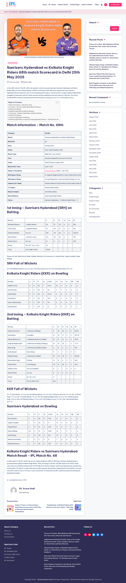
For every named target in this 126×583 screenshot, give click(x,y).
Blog (90, 193)
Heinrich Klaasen (50, 171)
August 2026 (93, 117)
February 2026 (94, 141)
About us (7, 531)
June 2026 (93, 125)
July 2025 (92, 161)
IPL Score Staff (27, 488)
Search (92, 22)
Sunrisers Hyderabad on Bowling (19, 117)
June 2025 (93, 165)
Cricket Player (94, 197)
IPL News (92, 205)
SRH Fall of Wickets (15, 109)
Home (6, 12)
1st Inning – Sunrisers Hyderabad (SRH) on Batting (25, 107)
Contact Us (8, 534)
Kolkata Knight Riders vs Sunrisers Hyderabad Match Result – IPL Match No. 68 (33, 119)
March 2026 (93, 137)
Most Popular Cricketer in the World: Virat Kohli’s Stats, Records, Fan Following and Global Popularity (102, 85)
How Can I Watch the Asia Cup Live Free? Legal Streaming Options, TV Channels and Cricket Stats (102, 76)
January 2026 (94, 145)
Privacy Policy (9, 537)
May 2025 (92, 169)
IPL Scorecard (13, 12)
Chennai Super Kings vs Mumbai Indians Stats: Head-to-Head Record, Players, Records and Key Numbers (103, 67)
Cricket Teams (9, 557)
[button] (115, 4)
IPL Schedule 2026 (10, 551)
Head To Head (94, 201)
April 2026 (93, 133)
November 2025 (95, 153)
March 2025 (93, 177)
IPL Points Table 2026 (12, 554)
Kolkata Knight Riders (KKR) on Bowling (21, 111)
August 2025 (93, 157)
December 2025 (95, 149)
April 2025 (93, 173)
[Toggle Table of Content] (56, 102)
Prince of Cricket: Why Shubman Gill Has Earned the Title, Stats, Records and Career (104, 46)
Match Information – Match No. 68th (20, 105)
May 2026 (92, 129)
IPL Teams (7, 548)
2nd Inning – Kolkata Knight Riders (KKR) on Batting (25, 113)
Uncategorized (94, 217)
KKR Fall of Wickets (15, 115)
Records (92, 213)
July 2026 (92, 121)
